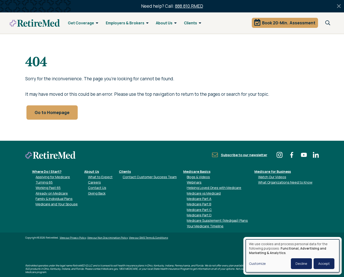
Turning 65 (44, 182)
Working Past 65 (48, 187)
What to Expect (100, 177)
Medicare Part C (199, 209)
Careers (94, 182)
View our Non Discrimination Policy (107, 237)
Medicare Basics (196, 171)
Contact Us (97, 187)
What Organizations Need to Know (285, 182)
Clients (190, 23)
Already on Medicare (52, 193)
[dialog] (292, 255)
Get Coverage (81, 23)
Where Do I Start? (47, 171)
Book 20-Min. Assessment (288, 23)
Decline (301, 263)
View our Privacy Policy (73, 237)
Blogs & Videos (198, 177)
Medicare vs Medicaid (204, 193)
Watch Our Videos (272, 177)
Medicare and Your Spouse (57, 204)
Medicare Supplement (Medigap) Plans (217, 220)
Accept (324, 263)
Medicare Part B (199, 204)
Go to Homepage (52, 112)
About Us (164, 23)
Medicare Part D (199, 215)
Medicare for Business (272, 171)
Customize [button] (257, 263)
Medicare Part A (199, 198)
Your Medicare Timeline (205, 226)
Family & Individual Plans (54, 198)
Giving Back (97, 193)
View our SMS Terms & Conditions (148, 237)
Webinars (194, 182)
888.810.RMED (189, 6)
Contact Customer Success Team (150, 177)
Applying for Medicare (53, 177)
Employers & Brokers (125, 23)
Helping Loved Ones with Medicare (214, 187)
